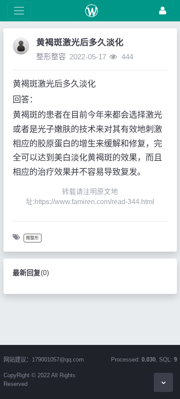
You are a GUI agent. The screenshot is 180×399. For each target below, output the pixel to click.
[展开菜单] (19, 10)
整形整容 (51, 57)
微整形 (32, 237)
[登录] (162, 11)
